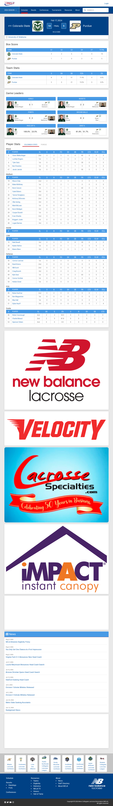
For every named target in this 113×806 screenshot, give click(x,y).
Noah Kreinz (16, 264)
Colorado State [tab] (30, 144)
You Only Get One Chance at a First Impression (23, 649)
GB (72, 73)
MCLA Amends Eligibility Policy (18, 642)
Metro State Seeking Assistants (18, 702)
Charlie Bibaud (17, 318)
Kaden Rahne (17, 246)
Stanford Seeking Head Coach (17, 680)
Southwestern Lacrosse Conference (81, 766)
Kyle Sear (15, 275)
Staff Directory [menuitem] (64, 783)
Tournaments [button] (56, 10)
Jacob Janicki (17, 169)
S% (102, 73)
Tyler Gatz (16, 162)
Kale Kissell (16, 242)
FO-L (103, 152)
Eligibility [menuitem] (36, 783)
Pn (82, 152)
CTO (89, 152)
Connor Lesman (17, 261)
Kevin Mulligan (17, 209)
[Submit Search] (85, 10)
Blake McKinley (17, 184)
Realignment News (13, 710)
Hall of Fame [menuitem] (38, 794)
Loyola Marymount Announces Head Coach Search (25, 665)
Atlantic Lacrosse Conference (10, 767)
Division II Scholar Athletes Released (20, 695)
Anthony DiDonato (18, 198)
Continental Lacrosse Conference (22, 767)
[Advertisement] (56, 612)
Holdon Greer (16, 282)
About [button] (77, 10)
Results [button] (33, 10)
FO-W (96, 152)
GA (61, 73)
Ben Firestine (16, 166)
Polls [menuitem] (10, 788)
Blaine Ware (16, 249)
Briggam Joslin (17, 219)
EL (40, 152)
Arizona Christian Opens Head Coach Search (23, 672)
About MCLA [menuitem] (63, 786)
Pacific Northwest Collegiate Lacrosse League (45, 766)
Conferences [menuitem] (11, 792)
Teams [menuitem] (36, 781)
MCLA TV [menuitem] (37, 789)
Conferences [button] (44, 10)
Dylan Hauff (16, 303)
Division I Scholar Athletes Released (20, 687)
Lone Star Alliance (32, 767)
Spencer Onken (17, 322)
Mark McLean (17, 205)
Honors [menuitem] (36, 791)
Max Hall (15, 300)
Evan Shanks (16, 216)
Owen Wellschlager (19, 155)
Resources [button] (68, 10)
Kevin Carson (16, 188)
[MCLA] (9, 3)
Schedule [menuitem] (24, 10)
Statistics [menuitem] (37, 786)
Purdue (14, 59)
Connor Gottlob (17, 278)
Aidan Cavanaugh (18, 315)
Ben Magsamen (17, 296)
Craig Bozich (16, 271)
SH (68, 152)
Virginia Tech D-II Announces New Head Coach (24, 657)
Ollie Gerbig (16, 202)
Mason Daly (16, 181)
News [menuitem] (60, 781)
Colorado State (17, 54)
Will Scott (15, 268)
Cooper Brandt (17, 212)
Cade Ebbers (16, 191)
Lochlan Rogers (17, 159)
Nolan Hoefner (17, 293)
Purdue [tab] (44, 144)
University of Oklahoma (17, 37)
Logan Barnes (17, 223)
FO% (81, 73)
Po (61, 152)
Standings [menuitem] (12, 785)
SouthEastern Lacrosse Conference (69, 767)
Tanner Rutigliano (18, 195)
